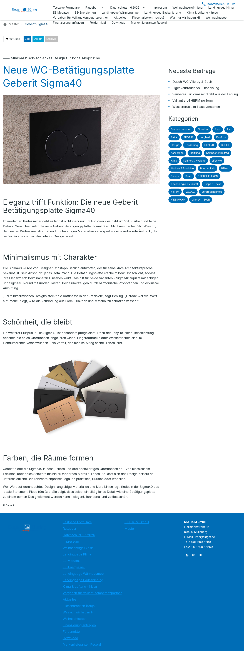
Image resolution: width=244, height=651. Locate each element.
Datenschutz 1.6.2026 (79, 535)
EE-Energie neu (74, 567)
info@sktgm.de (205, 537)
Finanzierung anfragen (79, 625)
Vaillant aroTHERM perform (192, 100)
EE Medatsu (72, 561)
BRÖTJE (188, 137)
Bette (174, 137)
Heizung (195, 152)
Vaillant (175, 191)
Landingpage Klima (77, 554)
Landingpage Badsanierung (83, 580)
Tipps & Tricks (212, 184)
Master (130, 528)
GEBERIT (209, 145)
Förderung (192, 145)
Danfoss (221, 137)
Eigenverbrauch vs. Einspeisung (195, 88)
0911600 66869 (202, 547)
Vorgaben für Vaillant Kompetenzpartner (92, 593)
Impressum (71, 541)
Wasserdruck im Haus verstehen (196, 107)
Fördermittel (71, 631)
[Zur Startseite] (27, 10)
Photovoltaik (207, 168)
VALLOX (190, 191)
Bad (27, 38)
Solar (188, 176)
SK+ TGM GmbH (137, 522)
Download (70, 638)
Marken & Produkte (182, 168)
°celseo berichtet (181, 129)
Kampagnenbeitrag (217, 152)
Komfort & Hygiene (194, 160)
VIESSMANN (178, 199)
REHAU (225, 168)
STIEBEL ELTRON (208, 176)
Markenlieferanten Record (82, 644)
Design (38, 38)
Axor (217, 129)
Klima (174, 160)
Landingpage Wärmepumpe (83, 574)
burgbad (205, 137)
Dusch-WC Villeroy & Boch (192, 82)
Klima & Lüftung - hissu (80, 586)
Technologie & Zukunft (184, 184)
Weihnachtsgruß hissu (79, 548)
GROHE (225, 145)
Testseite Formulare (77, 522)
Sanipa (175, 176)
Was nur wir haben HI (78, 612)
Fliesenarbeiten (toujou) (80, 606)
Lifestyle (51, 38)
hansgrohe (177, 152)
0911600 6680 (201, 542)
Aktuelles (203, 129)
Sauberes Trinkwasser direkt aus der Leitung (205, 94)
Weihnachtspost (74, 619)
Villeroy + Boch (201, 199)
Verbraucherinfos (211, 191)
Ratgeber (69, 528)
